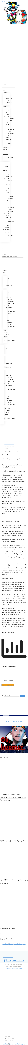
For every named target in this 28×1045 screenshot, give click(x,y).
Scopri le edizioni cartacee (14, 721)
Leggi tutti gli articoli (8, 685)
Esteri (9, 116)
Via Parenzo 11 (8, 125)
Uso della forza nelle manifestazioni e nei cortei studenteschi (13, 797)
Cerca (4, 85)
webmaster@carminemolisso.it (14, 968)
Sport (9, 141)
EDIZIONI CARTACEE (6, 229)
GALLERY (5, 147)
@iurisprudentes (14, 960)
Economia (10, 118)
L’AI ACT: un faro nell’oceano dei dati (14, 881)
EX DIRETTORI (9, 101)
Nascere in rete (7, 928)
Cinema (9, 131)
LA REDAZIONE (9, 97)
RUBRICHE (5, 106)
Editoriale (10, 129)
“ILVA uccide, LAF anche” (12, 841)
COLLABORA (10, 158)
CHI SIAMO (5, 92)
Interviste (10, 144)
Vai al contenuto (5, 1)
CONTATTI (5, 154)
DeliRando (10, 133)
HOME (4, 90)
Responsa (10, 121)
